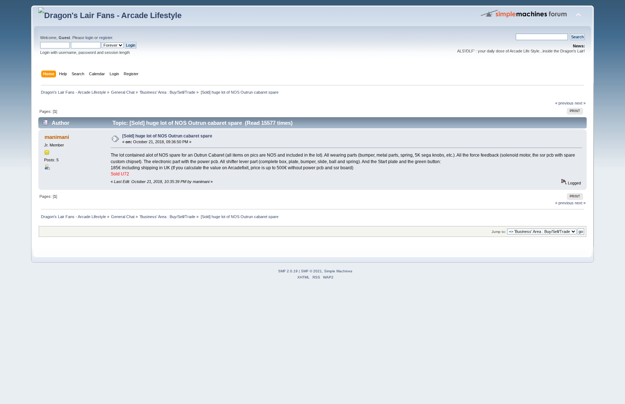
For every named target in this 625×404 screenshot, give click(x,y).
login (89, 37)
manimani (56, 137)
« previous (564, 103)
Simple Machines (338, 271)
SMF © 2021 (311, 271)
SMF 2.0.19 (288, 271)
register (105, 37)
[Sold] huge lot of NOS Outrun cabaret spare (167, 136)
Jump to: (499, 232)
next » (580, 103)
